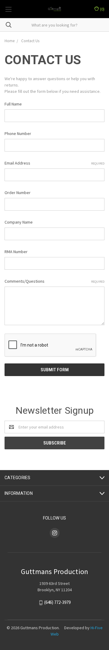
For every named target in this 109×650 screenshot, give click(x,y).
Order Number (18, 192)
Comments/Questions (54, 281)
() (101, 9)
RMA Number (16, 251)
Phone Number (18, 133)
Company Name (19, 222)
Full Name (13, 104)
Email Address (54, 163)
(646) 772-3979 (57, 602)
